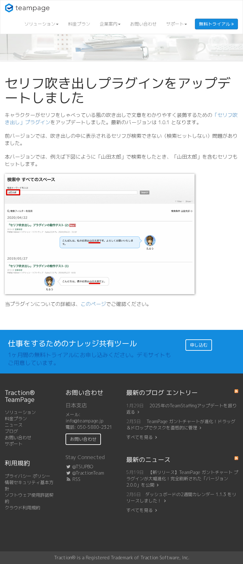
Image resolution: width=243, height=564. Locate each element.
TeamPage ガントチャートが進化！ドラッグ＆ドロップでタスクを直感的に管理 (180, 424)
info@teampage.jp (84, 421)
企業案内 (108, 24)
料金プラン (79, 24)
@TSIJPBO (82, 467)
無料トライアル (215, 24)
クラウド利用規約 (22, 508)
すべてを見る (139, 437)
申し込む (199, 345)
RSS (75, 479)
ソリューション (39, 24)
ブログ (11, 431)
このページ (93, 303)
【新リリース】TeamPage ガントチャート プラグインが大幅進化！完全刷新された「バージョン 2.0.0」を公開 (182, 478)
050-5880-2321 (94, 427)
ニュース (13, 425)
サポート (175, 24)
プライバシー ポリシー (27, 476)
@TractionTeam (87, 473)
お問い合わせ (143, 24)
